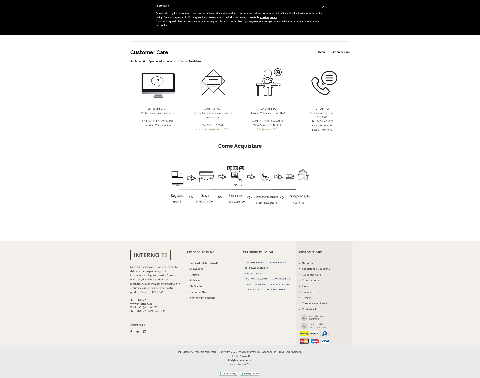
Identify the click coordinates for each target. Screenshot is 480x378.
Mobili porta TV (253, 289)
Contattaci (309, 309)
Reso (305, 286)
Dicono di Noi (197, 292)
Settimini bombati (277, 289)
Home (322, 51)
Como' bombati (278, 262)
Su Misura (195, 280)
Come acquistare (312, 280)
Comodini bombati (255, 262)
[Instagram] (144, 331)
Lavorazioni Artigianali (203, 263)
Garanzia (307, 263)
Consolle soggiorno (256, 268)
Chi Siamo (195, 286)
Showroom (196, 268)
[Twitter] (137, 331)
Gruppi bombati (281, 279)
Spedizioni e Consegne (316, 268)
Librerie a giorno (279, 284)
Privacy (306, 297)
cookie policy (268, 17)
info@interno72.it (267, 129)
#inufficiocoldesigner (202, 297)
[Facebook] (131, 331)
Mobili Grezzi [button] (165, 34)
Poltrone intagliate (256, 279)
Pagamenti (308, 292)
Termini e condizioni (314, 303)
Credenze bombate (255, 284)
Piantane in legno (254, 273)
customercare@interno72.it (212, 129)
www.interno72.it (141, 303)
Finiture (194, 274)
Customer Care (311, 274)
